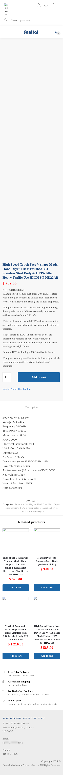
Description (31, 407)
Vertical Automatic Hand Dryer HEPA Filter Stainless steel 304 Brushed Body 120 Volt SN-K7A (15, 633)
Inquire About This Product (17, 389)
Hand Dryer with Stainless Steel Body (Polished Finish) (47, 561)
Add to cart (38, 377)
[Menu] (5, 32)
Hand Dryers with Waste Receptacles (22, 508)
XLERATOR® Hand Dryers (31, 511)
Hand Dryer (42, 504)
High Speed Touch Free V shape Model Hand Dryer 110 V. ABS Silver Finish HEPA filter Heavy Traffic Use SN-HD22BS (16, 566)
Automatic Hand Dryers (25, 504)
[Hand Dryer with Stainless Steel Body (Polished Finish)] (47, 541)
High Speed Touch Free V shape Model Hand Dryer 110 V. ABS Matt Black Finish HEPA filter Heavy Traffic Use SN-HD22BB (47, 634)
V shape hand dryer (48, 508)
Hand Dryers (54, 504)
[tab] (31, 407)
